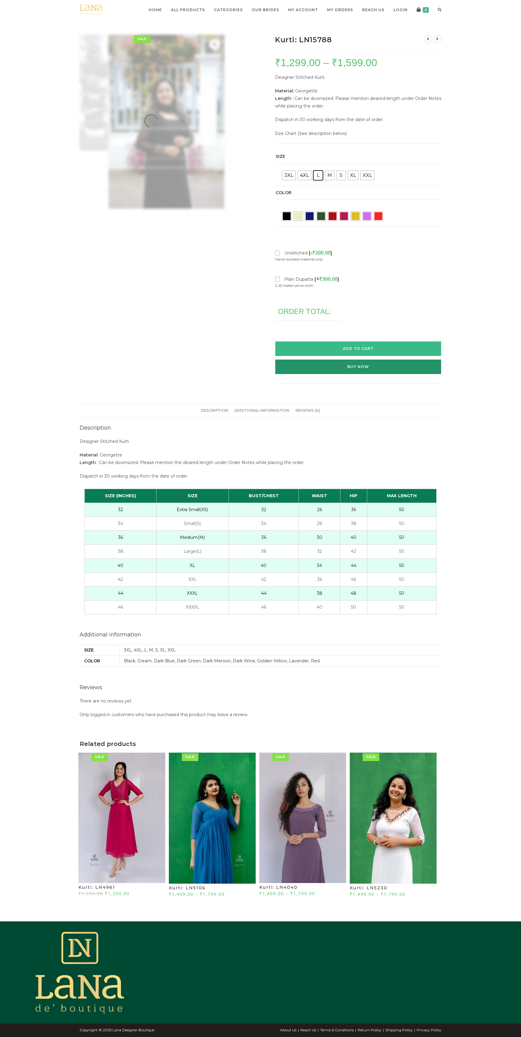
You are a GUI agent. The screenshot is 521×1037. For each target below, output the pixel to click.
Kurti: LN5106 (187, 900)
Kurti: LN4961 (96, 899)
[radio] (288, 187)
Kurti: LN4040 (278, 899)
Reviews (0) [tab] (307, 423)
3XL (128, 662)
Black (129, 673)
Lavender (299, 673)
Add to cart (358, 361)
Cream (144, 673)
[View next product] (437, 51)
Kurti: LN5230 (368, 900)
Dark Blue (164, 673)
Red (315, 673)
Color (284, 205)
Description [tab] (214, 423)
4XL (138, 662)
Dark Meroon (217, 673)
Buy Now (358, 379)
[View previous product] (428, 51)
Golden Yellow (272, 673)
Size (280, 168)
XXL (172, 662)
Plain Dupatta (311, 291)
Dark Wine (244, 673)
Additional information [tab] (261, 423)
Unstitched (308, 265)
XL (163, 662)
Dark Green (189, 673)
